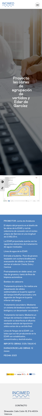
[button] (37, 5)
